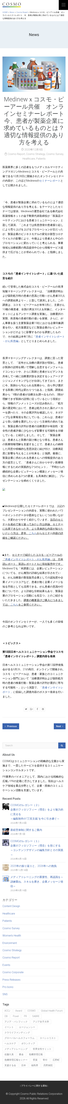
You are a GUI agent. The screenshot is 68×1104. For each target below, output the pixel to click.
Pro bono (7, 987)
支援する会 (10, 1065)
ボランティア (28, 1043)
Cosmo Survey (54, 154)
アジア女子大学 (41, 1021)
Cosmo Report (16, 154)
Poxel (16, 1016)
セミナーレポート (49, 180)
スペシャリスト (48, 1038)
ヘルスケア (10, 1043)
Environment (9, 943)
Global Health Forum (52, 1010)
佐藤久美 (9, 1054)
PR (25, 1016)
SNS (5, 994)
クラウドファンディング (17, 1032)
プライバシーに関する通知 (34, 1085)
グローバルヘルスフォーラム (19, 1038)
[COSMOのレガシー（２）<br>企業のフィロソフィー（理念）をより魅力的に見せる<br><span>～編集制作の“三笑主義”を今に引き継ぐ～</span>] (5, 806)
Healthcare (28, 158)
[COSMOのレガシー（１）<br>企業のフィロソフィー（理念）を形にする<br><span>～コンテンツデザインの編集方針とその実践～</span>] (5, 842)
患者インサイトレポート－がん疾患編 (27, 559)
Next (58, 726)
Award (18, 1010)
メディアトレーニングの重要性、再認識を (36, 881)
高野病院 (48, 1065)
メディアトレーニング (16, 1049)
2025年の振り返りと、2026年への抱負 (33, 866)
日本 (23, 1065)
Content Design (11, 906)
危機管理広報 (36, 1054)
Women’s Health (11, 935)
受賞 (35, 1060)
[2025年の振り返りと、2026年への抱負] (5, 867)
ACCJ (7, 1010)
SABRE (35, 1016)
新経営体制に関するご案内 (26, 829)
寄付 (45, 1060)
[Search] (62, 745)
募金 (21, 1054)
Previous (12, 726)
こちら (33, 533)
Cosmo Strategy (35, 154)
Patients (41, 158)
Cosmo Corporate (13, 972)
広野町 (56, 1060)
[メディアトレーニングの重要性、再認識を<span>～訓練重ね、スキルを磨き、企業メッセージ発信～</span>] (5, 878)
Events (6, 965)
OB (6, 1016)
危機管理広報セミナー (16, 1060)
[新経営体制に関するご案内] (5, 831)
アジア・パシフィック (16, 1021)
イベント (9, 1027)
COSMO (31, 1010)
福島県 (34, 1065)
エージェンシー (27, 1027)
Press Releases (11, 979)
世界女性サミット (42, 1049)
